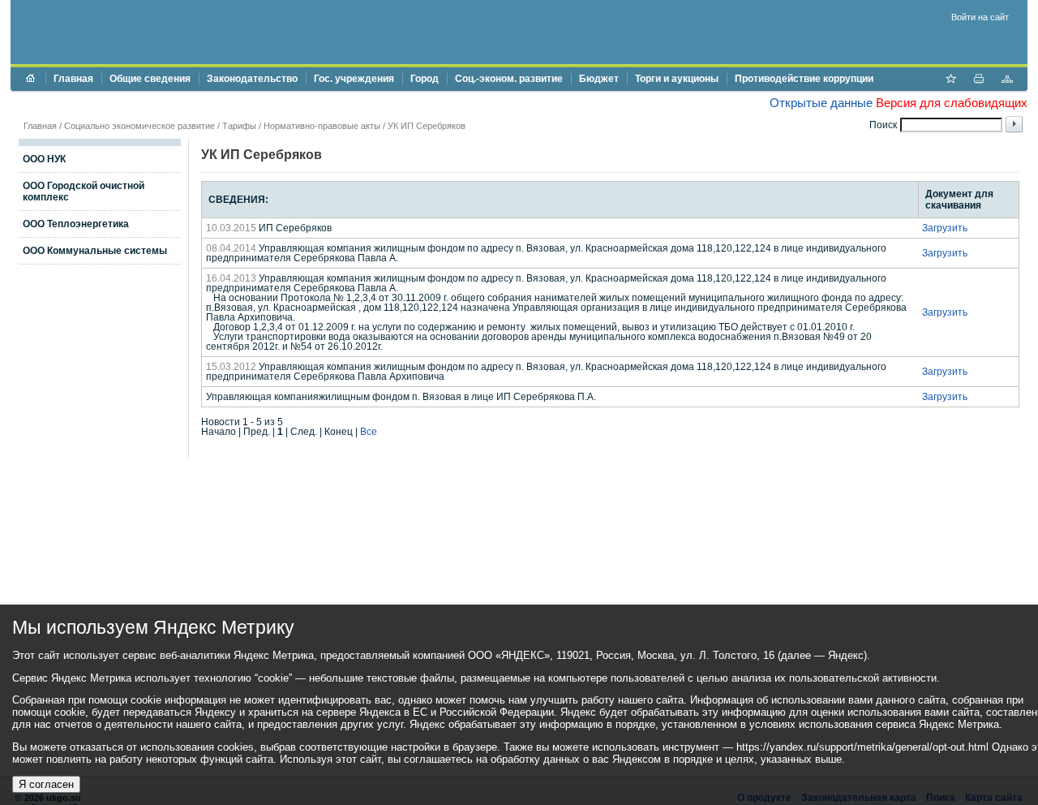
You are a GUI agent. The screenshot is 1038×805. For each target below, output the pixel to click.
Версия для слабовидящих (951, 103)
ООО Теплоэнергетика (76, 224)
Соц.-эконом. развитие (509, 78)
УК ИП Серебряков (426, 126)
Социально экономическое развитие (139, 126)
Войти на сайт (980, 17)
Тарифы (239, 126)
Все (368, 432)
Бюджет (599, 78)
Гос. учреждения (354, 78)
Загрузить (944, 228)
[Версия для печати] (979, 80)
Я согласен (46, 784)
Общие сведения (150, 78)
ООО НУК (44, 159)
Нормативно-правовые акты (322, 126)
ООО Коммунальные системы (95, 250)
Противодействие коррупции (804, 78)
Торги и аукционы (676, 78)
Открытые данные (821, 103)
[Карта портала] (1007, 80)
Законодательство (252, 78)
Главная (73, 78)
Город (424, 78)
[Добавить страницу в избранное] (950, 80)
